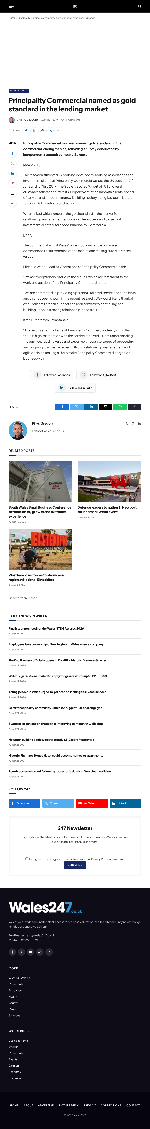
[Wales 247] (75, 6)
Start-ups (15, 1078)
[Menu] (11, 6)
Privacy (90, 1105)
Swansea (14, 1015)
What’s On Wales (19, 977)
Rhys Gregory (29, 120)
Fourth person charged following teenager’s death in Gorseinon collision (60, 771)
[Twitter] (12, 163)
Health (13, 996)
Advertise (46, 1105)
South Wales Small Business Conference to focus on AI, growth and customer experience (40, 511)
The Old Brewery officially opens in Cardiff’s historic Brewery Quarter (57, 660)
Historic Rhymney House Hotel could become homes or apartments (56, 755)
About (28, 1105)
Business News (18, 1040)
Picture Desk (69, 1105)
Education (15, 990)
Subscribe (75, 865)
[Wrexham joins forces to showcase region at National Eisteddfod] (40, 549)
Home (12, 17)
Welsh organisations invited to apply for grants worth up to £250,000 (58, 676)
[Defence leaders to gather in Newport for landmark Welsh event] (109, 481)
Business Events (18, 91)
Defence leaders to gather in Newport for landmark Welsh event (107, 509)
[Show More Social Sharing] (58, 130)
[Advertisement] (75, 53)
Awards (13, 1046)
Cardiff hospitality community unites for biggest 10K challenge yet (55, 708)
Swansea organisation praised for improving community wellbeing (56, 723)
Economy (15, 1071)
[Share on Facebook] (25, 130)
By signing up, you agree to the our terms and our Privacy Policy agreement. (77, 859)
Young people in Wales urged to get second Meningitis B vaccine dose (57, 692)
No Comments (72, 120)
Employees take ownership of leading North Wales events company (56, 644)
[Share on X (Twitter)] (34, 130)
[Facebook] (12, 153)
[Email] (12, 193)
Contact (133, 1105)
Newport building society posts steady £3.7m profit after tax (51, 739)
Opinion (14, 1065)
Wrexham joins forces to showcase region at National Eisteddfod (36, 577)
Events (13, 1059)
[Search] (139, 6)
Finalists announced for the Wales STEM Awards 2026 (46, 628)
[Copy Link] (42, 130)
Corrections (111, 1105)
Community (16, 984)
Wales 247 (80, 1115)
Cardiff (13, 1009)
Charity (13, 1002)
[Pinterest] (12, 183)
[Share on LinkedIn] (50, 130)
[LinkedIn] (12, 173)
